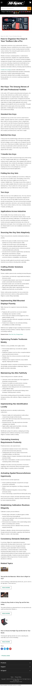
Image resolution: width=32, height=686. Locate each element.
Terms (12, 677)
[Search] (29, 8)
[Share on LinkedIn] (7, 649)
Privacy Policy (18, 677)
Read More (6, 587)
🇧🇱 (14, 13)
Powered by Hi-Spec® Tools (16, 681)
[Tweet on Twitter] (5, 649)
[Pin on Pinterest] (10, 649)
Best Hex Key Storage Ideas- (16, 334)
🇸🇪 (16, 13)
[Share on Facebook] (2, 649)
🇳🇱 (23, 11)
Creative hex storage (6, 69)
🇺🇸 (12, 11)
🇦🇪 (18, 13)
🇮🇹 (19, 11)
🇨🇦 (25, 11)
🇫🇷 (21, 11)
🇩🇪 (18, 11)
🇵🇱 (28, 11)
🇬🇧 (14, 11)
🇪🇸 (16, 11)
